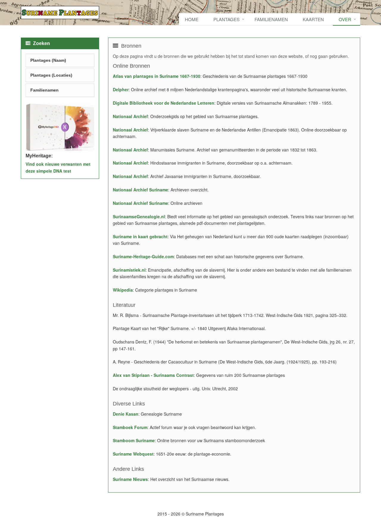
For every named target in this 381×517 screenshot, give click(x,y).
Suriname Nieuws (130, 479)
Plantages (226, 19)
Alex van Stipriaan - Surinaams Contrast (153, 375)
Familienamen (271, 19)
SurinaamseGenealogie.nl (139, 216)
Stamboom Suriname (134, 440)
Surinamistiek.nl (129, 270)
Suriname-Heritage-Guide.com (143, 256)
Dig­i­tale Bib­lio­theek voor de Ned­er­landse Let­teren (163, 103)
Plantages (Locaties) (51, 75)
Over (345, 19)
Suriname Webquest (133, 454)
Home (192, 19)
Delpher (121, 89)
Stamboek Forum (130, 427)
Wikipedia (123, 290)
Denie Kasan (125, 414)
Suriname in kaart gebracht (140, 236)
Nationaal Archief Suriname (140, 190)
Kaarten (313, 19)
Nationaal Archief (130, 116)
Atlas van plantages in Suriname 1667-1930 (156, 76)
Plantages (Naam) (48, 60)
